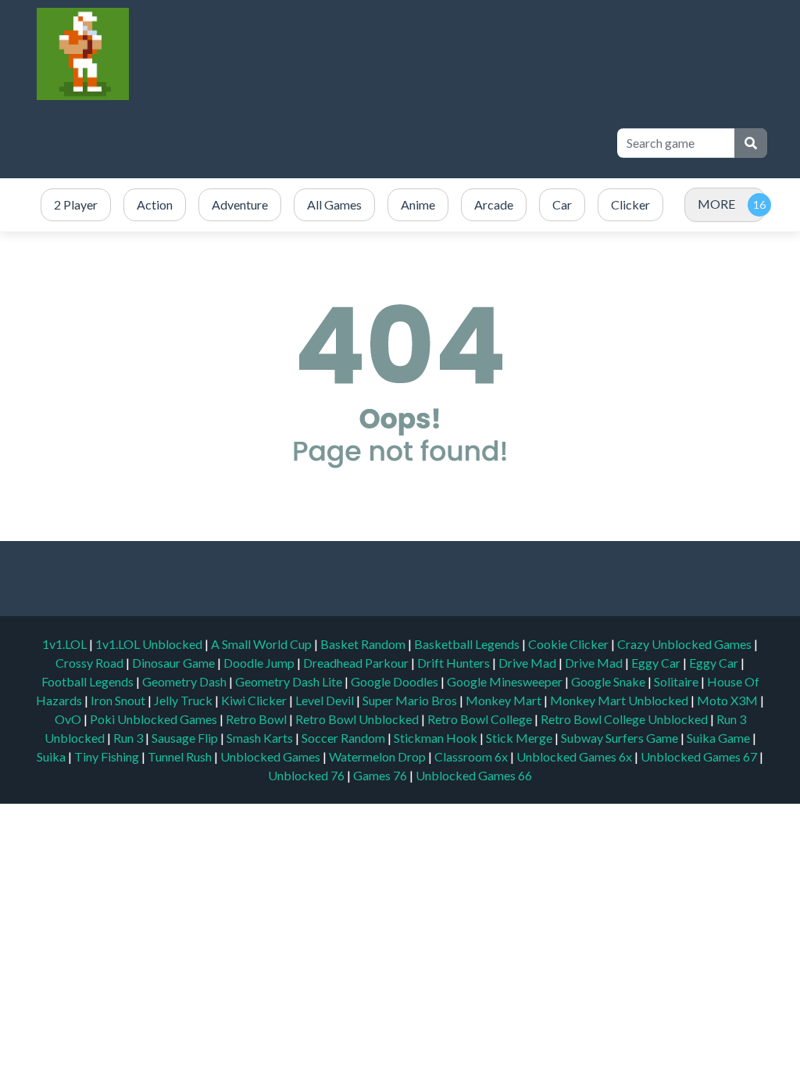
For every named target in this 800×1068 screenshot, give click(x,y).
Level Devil (325, 700)
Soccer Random (345, 737)
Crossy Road (90, 662)
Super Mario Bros (410, 700)
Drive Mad (528, 662)
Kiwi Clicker (255, 700)
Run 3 (129, 737)
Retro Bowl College (480, 718)
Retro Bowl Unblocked (358, 718)
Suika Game (719, 737)
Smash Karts (261, 737)
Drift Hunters (454, 662)
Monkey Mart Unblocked (620, 700)
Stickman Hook (437, 737)
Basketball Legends (468, 643)
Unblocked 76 (306, 775)
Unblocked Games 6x (574, 756)
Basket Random (364, 643)
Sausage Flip (186, 737)
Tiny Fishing (107, 756)
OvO (69, 718)
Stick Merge (520, 737)
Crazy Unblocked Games (685, 643)
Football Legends (88, 681)
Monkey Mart (505, 700)
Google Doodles (396, 681)
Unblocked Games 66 (474, 775)
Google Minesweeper (506, 681)
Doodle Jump (260, 662)
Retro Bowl (257, 718)
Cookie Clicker (569, 643)
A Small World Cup (262, 643)
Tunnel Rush (181, 756)
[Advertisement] (317, 143)
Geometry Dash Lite (290, 681)
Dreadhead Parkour (357, 662)
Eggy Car (657, 662)
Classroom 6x (471, 756)
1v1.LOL (65, 643)
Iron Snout (119, 700)
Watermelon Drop (378, 756)
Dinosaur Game (174, 662)
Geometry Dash (185, 681)
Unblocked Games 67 (699, 756)
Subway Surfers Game (620, 737)
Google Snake (609, 681)
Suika (52, 756)
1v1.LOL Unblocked (150, 643)
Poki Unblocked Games (155, 718)
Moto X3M (728, 700)
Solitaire (677, 681)
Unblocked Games (271, 756)
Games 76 (380, 775)
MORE (716, 203)
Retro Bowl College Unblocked (625, 718)
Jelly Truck (184, 700)
